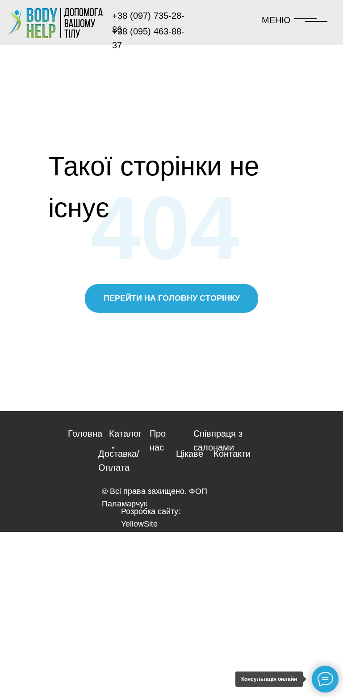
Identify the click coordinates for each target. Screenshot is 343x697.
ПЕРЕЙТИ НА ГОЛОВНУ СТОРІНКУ (172, 297)
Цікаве (189, 454)
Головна (85, 433)
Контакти (232, 454)
